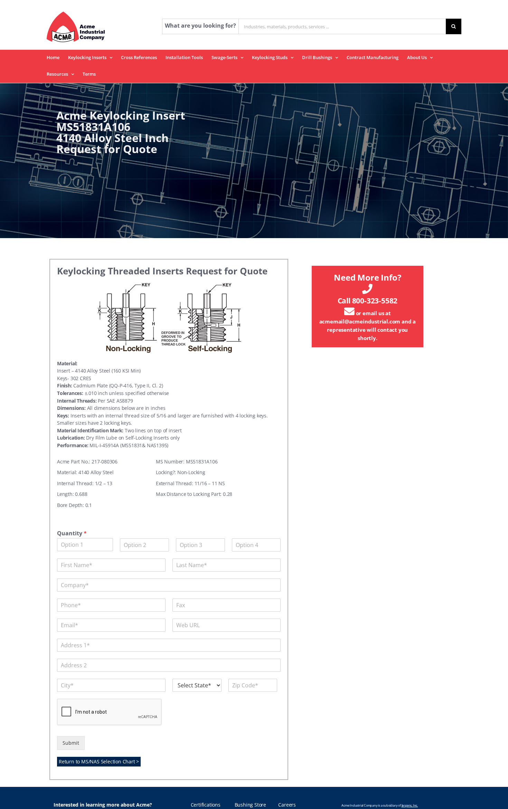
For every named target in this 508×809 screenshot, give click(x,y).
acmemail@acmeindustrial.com (360, 321)
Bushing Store (250, 805)
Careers (287, 805)
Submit (71, 743)
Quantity (72, 533)
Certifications (205, 805)
